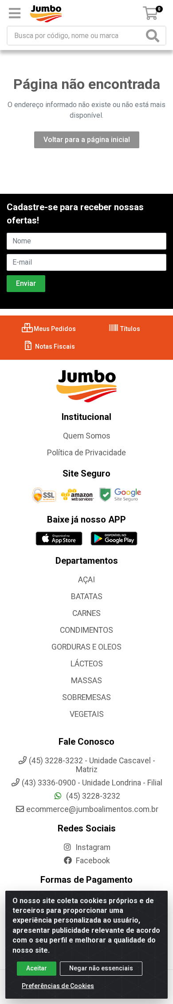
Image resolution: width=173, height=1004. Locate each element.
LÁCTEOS (87, 663)
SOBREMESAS (86, 697)
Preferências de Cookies (58, 985)
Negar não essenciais (101, 968)
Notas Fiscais (54, 346)
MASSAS (86, 680)
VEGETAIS (87, 714)
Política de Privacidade (86, 452)
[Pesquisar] (154, 36)
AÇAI (86, 579)
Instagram (92, 847)
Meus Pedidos (54, 328)
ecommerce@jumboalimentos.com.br (92, 809)
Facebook (92, 860)
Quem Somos (86, 435)
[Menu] (15, 13)
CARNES (86, 613)
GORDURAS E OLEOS (86, 646)
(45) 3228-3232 (92, 796)
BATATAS (86, 596)
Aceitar (36, 968)
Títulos (129, 328)
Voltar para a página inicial (86, 139)
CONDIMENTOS (86, 630)
